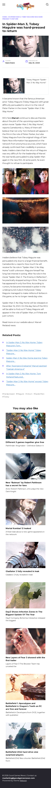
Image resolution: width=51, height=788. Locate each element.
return (29, 394)
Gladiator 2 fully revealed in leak (22, 571)
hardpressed (9, 394)
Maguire (20, 394)
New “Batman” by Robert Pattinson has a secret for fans (24, 484)
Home (4, 17)
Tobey (6, 397)
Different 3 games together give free (25, 442)
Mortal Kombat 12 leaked (18, 528)
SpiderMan (39, 394)
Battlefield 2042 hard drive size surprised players (22, 753)
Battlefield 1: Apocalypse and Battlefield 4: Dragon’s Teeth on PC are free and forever (24, 706)
